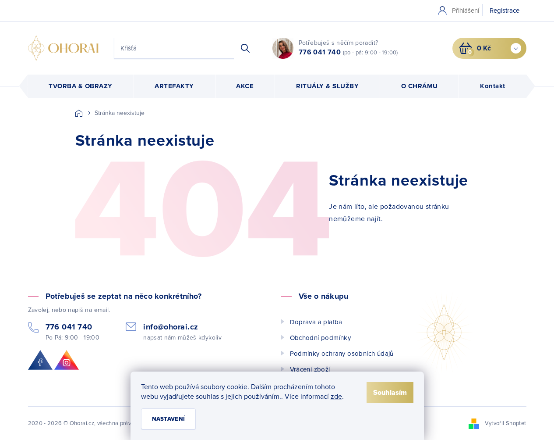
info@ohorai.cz (170, 327)
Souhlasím (390, 392)
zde (336, 396)
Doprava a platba (316, 322)
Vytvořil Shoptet (505, 423)
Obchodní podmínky (320, 338)
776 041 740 (320, 52)
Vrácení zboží (310, 369)
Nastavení (168, 418)
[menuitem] (81, 86)
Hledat (245, 48)
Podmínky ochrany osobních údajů (342, 354)
